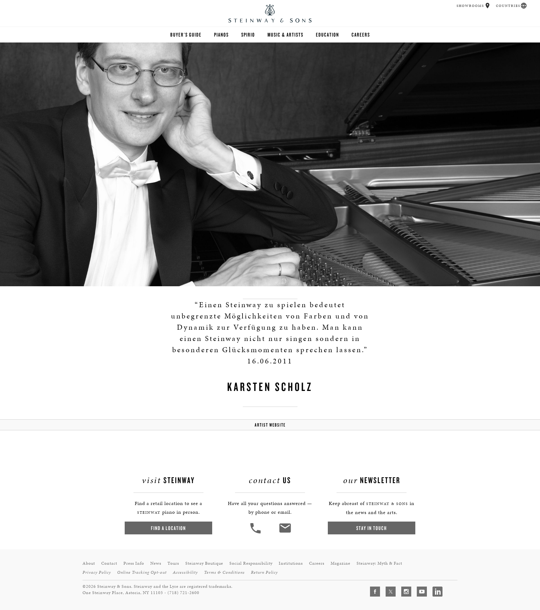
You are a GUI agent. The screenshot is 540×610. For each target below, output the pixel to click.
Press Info (133, 563)
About (88, 563)
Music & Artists (285, 34)
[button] (487, 5)
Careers (361, 34)
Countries (508, 5)
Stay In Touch (371, 528)
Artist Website (270, 425)
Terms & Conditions (224, 572)
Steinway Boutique (204, 563)
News (155, 563)
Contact (109, 563)
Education (327, 34)
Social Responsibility (250, 563)
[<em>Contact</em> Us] (285, 532)
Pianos (221, 34)
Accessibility (185, 572)
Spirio (248, 34)
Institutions (291, 563)
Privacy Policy (96, 572)
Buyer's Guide (186, 34)
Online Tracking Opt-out (142, 572)
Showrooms (470, 5)
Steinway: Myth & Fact (379, 563)
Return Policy (264, 572)
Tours (173, 563)
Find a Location (168, 528)
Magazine (340, 563)
